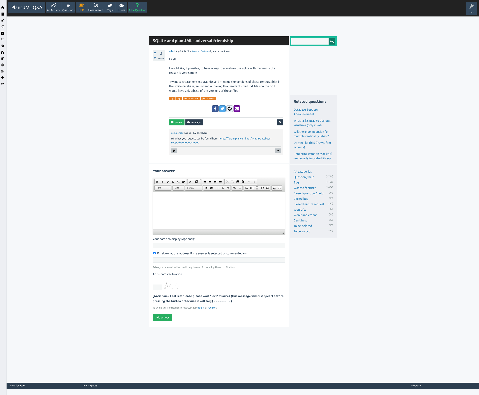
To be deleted (303, 225)
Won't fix (300, 209)
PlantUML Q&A (26, 7)
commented (177, 133)
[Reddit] (229, 108)
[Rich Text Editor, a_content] (219, 211)
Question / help (304, 177)
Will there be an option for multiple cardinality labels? (311, 134)
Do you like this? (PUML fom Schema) (312, 145)
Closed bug (301, 198)
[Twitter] (222, 108)
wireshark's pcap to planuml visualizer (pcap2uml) (312, 123)
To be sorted (302, 231)
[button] (157, 181)
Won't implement (305, 215)
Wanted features (201, 51)
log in (201, 307)
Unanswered (95, 10)
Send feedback (17, 386)
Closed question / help (308, 193)
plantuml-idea (208, 98)
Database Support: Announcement (306, 112)
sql (172, 98)
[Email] (237, 108)
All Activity (53, 10)
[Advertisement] (77, 72)
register (212, 307)
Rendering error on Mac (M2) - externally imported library (313, 156)
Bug (296, 182)
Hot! (81, 10)
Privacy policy (90, 385)
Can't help (300, 220)
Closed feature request (309, 204)
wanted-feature (191, 98)
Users (121, 10)
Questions (68, 10)
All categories (303, 171)
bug (178, 98)
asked (172, 51)
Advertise (416, 385)
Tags (110, 10)
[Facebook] (215, 108)
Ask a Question (137, 10)
